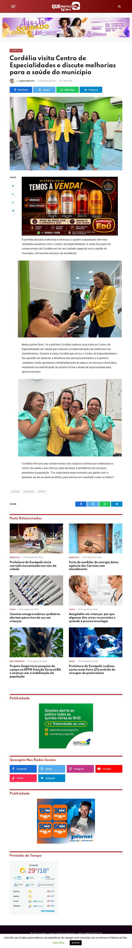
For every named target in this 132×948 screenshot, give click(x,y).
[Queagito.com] (66, 6)
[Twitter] (13, 194)
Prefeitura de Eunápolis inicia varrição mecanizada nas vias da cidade (33, 566)
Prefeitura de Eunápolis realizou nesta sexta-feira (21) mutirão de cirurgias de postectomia (92, 670)
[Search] (119, 6)
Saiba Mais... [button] (59, 942)
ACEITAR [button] (76, 943)
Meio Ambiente (17, 661)
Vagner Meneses (27, 81)
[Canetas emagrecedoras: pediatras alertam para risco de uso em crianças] (36, 590)
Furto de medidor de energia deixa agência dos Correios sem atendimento (93, 566)
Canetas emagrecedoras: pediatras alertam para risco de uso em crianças (35, 618)
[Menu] (13, 6)
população (29, 491)
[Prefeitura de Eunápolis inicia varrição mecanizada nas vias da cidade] (36, 539)
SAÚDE (41, 491)
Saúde (13, 609)
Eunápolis (16, 50)
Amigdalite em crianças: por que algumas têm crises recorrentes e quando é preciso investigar (92, 618)
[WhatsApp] (13, 202)
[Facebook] (13, 186)
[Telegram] (13, 210)
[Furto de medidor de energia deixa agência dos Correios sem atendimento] (95, 539)
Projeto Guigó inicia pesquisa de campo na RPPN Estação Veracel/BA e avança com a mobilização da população (35, 671)
